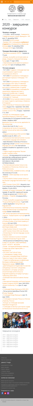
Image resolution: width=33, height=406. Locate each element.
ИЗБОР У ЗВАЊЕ (5, 369)
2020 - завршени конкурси (10, 337)
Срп (5, 2)
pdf (19, 136)
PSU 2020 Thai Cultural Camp (12, 252)
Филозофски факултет (16, 16)
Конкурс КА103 (7, 48)
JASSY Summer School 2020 (11, 184)
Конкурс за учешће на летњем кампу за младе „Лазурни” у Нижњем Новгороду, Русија (15, 59)
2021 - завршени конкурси (10, 339)
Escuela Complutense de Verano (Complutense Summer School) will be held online (14, 128)
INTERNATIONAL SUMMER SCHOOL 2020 (15, 171)
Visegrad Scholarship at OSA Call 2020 (14, 134)
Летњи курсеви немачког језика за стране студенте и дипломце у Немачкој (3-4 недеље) (16, 101)
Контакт (4, 401)
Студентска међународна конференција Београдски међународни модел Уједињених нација (15, 262)
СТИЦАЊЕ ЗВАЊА (5, 371)
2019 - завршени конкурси (10, 335)
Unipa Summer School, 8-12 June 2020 (14, 229)
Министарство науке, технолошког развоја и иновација (15, 382)
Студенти (7, 19)
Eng (11, 2)
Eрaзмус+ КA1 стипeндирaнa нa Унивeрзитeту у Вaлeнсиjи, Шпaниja (15, 44)
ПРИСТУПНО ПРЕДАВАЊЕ (7, 373)
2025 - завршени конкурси (10, 346)
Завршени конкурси (18, 19)
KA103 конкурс (14, 40)
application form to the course (12, 122)
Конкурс (5, 155)
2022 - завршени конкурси (10, 341)
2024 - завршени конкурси (10, 344)
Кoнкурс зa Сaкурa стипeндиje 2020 (14, 190)
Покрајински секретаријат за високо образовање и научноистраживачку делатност (14, 385)
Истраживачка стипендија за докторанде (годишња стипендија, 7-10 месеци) (15, 78)
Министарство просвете (7, 380)
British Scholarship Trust (10, 285)
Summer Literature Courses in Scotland (15, 237)
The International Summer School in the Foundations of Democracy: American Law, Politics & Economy (15, 167)
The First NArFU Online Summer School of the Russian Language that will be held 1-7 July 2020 (16, 180)
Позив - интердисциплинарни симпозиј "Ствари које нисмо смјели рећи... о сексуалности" (15, 248)
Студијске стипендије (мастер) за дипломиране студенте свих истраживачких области (15, 72)
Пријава (10, 293)
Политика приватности (7, 375)
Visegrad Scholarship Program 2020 (14, 239)
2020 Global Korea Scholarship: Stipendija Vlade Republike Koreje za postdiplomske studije (15, 209)
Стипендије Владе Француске (12, 295)
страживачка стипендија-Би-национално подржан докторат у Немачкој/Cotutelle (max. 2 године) (15, 91)
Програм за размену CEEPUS (12, 53)
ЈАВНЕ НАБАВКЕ (5, 367)
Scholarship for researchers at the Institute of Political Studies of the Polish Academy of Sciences (15, 221)
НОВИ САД (3, 358)
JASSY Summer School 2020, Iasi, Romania (15, 231)
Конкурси (11, 19)
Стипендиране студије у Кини (12, 254)
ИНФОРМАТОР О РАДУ (7, 365)
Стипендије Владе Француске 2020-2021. (16, 289)
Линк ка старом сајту (6, 360)
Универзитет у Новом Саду (16, 14)
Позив (5, 293)
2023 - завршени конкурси (10, 343)
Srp (8, 2)
